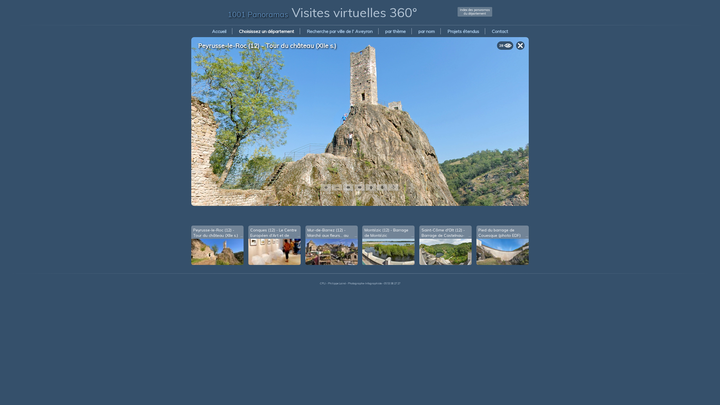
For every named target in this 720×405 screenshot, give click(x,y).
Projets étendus (463, 31)
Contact (500, 31)
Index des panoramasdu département (475, 11)
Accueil (219, 31)
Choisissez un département (266, 31)
